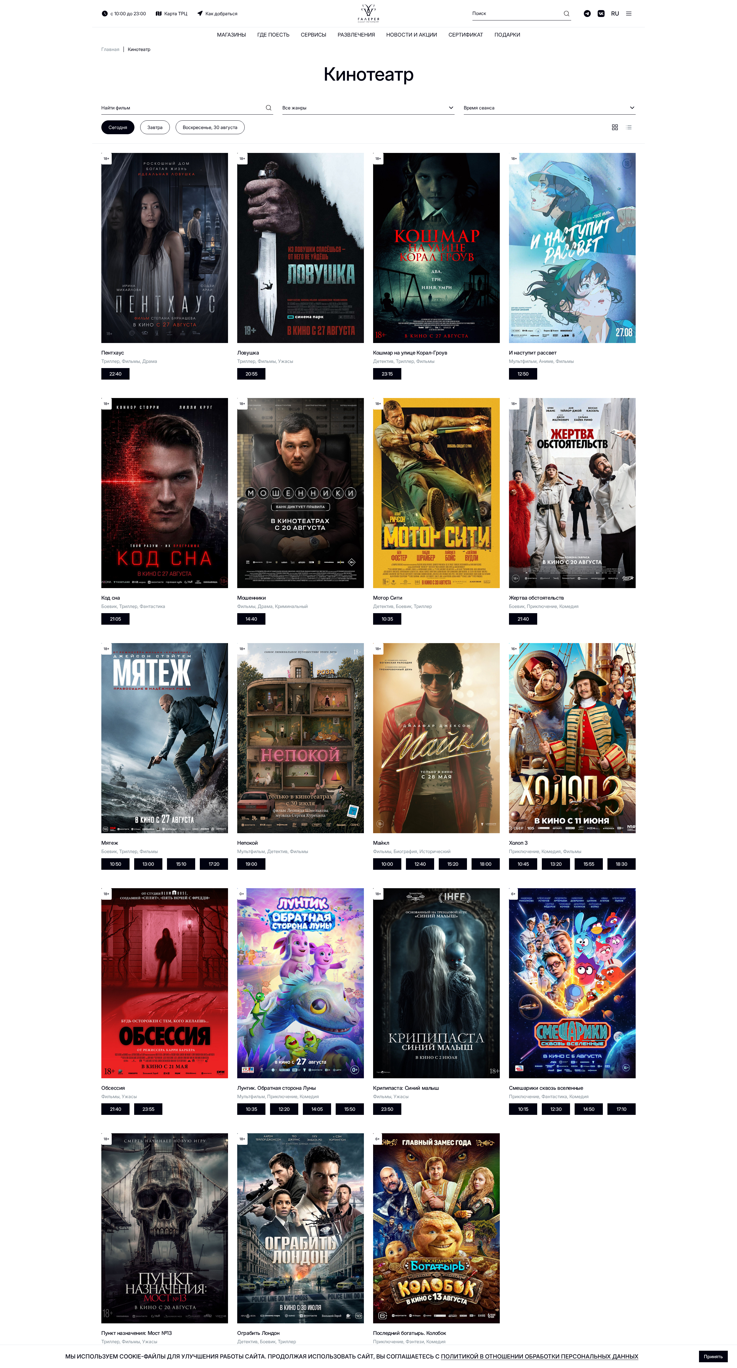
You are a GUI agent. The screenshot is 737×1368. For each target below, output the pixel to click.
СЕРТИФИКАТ (466, 35)
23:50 (387, 1109)
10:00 (387, 864)
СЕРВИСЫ (313, 35)
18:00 (485, 864)
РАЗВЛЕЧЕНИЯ (356, 35)
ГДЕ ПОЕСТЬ (273, 35)
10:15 (523, 1109)
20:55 (251, 374)
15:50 (349, 1109)
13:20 (556, 864)
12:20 (284, 1109)
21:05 (115, 619)
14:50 (588, 1109)
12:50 (523, 374)
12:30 (556, 1109)
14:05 (317, 1109)
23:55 (148, 1109)
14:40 (251, 619)
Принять (713, 1356)
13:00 (148, 864)
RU (615, 13)
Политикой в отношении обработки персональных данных (540, 1356)
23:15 (387, 374)
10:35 (387, 619)
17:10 (621, 1109)
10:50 (115, 864)
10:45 (523, 864)
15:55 (589, 864)
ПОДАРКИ (507, 35)
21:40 (523, 619)
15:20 (452, 864)
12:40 (420, 864)
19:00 (251, 864)
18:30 (621, 864)
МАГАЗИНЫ (231, 35)
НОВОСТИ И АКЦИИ (411, 35)
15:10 (181, 864)
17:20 (214, 864)
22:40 (115, 374)
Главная (110, 49)
